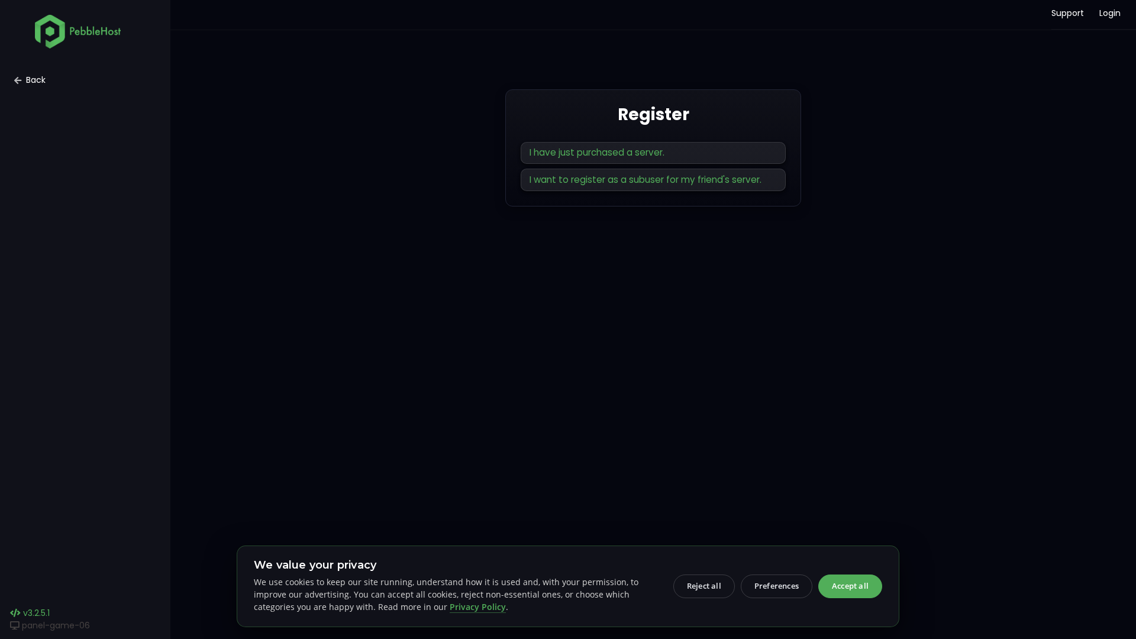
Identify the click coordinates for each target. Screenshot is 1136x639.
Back (36, 80)
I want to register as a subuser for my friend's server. (645, 179)
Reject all (704, 585)
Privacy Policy (478, 607)
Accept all (850, 585)
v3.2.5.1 (35, 613)
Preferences (776, 585)
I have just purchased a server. (597, 152)
